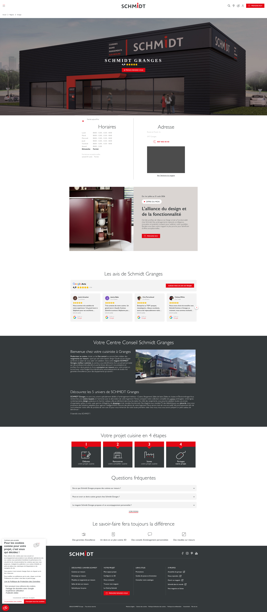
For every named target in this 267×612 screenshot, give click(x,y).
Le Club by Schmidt (110, 588)
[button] (5, 608)
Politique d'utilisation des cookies (157, 606)
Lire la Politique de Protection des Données (22, 581)
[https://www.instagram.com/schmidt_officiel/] (187, 553)
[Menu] (4, 5)
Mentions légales (130, 606)
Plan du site (194, 606)
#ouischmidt (186, 606)
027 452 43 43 (163, 142)
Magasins (11, 14)
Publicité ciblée (12, 593)
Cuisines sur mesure (78, 572)
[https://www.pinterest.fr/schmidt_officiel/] (192, 553)
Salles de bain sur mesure (80, 584)
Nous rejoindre (173, 576)
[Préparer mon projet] (243, 5)
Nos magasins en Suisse (176, 588)
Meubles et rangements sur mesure (83, 580)
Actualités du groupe (175, 572)
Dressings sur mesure (79, 576)
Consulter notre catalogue (145, 580)
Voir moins (133, 511)
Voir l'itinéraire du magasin (166, 175)
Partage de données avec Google (20, 588)
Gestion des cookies (141, 606)
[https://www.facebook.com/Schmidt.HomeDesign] (182, 553)
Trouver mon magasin (111, 584)
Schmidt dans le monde (175, 584)
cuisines (172, 399)
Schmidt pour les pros (79, 588)
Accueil (4, 14)
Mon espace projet (110, 572)
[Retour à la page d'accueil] (133, 6)
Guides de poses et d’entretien (146, 576)
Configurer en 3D (110, 576)
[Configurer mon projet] (238, 5)
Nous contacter (109, 580)
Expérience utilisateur (15, 591)
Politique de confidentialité (174, 606)
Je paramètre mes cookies (13, 601)
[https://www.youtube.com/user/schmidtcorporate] (196, 553)
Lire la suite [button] (77, 313)
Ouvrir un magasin (174, 580)
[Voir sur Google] (75, 298)
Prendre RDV (256, 6)
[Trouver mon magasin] (233, 5)
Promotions (140, 572)
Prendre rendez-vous (118, 593)
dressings (116, 403)
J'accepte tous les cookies (34, 601)
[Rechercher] (229, 6)
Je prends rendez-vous (133, 70)
